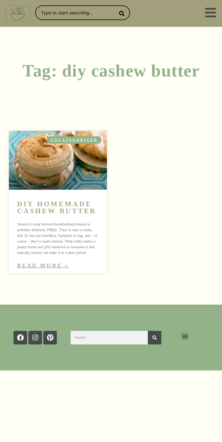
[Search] (121, 13)
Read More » (43, 265)
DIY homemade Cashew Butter (56, 207)
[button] (184, 336)
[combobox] (82, 12)
